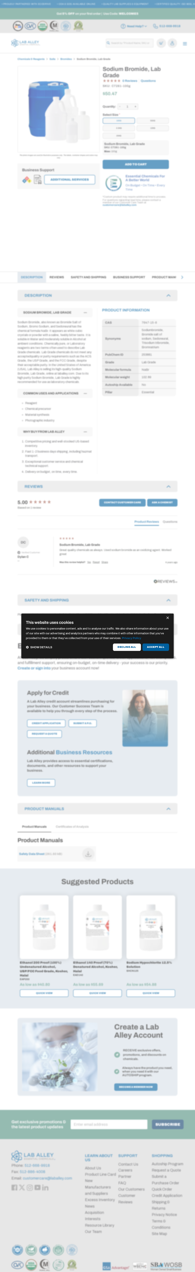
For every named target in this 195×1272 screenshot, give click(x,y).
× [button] (167, 618)
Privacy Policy (131, 638)
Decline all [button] (126, 647)
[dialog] (97, 635)
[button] (39, 647)
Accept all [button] (155, 647)
